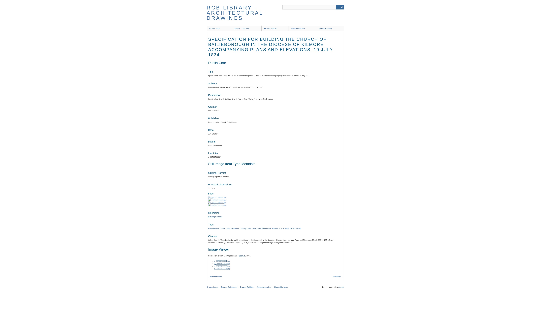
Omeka (341, 287)
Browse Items (214, 29)
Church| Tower (245, 228)
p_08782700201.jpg (222, 261)
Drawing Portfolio (215, 217)
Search (342, 7)
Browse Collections (242, 29)
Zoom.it (242, 256)
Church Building (232, 228)
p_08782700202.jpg (222, 264)
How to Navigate (325, 29)
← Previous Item (215, 277)
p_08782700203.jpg (222, 266)
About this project (298, 29)
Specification (284, 228)
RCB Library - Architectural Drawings (235, 13)
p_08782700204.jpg (222, 269)
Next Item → (338, 277)
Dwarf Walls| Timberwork (261, 228)
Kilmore (275, 228)
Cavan (222, 228)
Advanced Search (338, 7)
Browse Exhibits (270, 29)
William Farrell (295, 228)
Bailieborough (213, 228)
